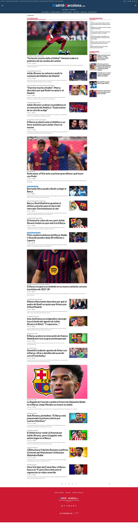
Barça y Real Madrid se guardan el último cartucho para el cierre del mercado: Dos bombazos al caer (44, 206)
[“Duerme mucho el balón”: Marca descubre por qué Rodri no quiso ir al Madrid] (78, 90)
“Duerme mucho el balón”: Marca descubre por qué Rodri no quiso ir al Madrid (45, 90)
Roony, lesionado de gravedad (12, 1)
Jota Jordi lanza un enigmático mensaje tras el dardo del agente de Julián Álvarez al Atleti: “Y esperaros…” (46, 321)
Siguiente (109, 484)
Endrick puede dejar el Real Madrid (47, 1)
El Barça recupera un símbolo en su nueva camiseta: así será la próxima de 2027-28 (57, 288)
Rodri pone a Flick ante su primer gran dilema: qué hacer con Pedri (55, 175)
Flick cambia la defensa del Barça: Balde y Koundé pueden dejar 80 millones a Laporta (47, 238)
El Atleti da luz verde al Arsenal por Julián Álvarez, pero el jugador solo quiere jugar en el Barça (44, 435)
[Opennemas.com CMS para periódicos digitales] (69, 514)
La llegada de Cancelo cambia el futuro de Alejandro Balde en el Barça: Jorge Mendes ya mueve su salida (56, 403)
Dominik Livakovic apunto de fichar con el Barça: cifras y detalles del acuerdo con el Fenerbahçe (47, 353)
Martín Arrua (29, 407)
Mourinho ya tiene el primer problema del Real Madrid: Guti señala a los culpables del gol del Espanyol (104, 67)
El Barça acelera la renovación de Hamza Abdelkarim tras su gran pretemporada (47, 337)
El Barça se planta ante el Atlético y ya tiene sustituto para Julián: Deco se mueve (46, 125)
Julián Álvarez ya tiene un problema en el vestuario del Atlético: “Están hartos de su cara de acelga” (46, 107)
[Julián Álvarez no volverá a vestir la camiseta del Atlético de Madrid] (78, 75)
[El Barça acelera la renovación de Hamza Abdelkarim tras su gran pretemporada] (78, 338)
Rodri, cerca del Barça (59, 1)
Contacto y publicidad (77, 492)
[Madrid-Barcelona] (69, 5)
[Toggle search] (135, 5)
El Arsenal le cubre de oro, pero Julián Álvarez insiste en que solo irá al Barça (46, 221)
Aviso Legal (68, 492)
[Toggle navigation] (2, 5)
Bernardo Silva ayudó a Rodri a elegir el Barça (46, 190)
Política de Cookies (59, 492)
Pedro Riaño (29, 63)
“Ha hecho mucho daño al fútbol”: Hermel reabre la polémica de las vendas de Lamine (52, 59)
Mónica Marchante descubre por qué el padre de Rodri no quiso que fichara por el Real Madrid (47, 304)
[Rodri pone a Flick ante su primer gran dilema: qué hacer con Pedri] (57, 153)
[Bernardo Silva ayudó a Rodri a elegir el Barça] (78, 191)
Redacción (29, 95)
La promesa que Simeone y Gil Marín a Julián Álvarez (29, 1)
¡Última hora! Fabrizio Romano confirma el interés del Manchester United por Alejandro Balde (47, 452)
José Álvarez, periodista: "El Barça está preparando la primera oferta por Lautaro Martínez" (46, 418)
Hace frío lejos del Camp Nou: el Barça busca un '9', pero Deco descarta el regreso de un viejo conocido (46, 470)
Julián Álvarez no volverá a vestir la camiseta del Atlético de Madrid (44, 74)
